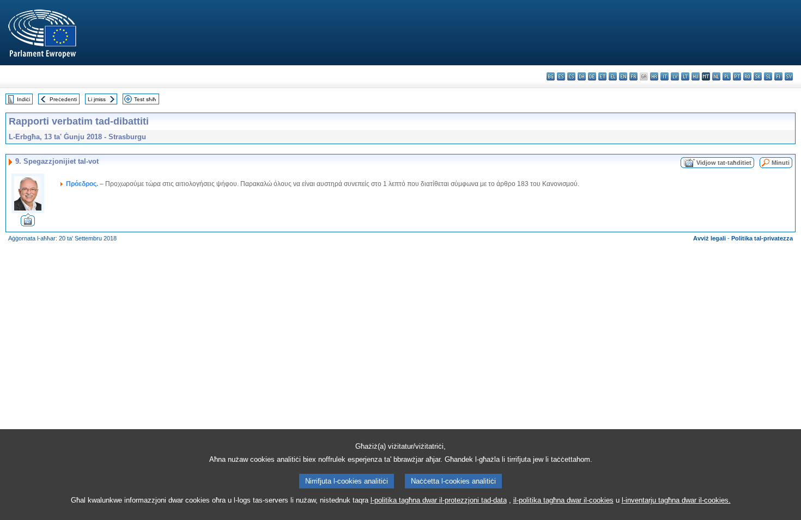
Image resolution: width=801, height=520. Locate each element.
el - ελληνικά (613, 76)
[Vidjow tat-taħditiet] (28, 223)
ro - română (747, 76)
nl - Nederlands (716, 76)
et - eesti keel (602, 76)
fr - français (633, 76)
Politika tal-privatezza (762, 238)
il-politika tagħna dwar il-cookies (563, 500)
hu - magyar (695, 76)
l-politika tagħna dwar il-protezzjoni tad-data (439, 500)
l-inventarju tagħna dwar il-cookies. (676, 500)
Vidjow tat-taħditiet (723, 162)
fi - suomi (778, 76)
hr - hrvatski (654, 76)
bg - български (551, 76)
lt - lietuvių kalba (685, 76)
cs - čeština (571, 76)
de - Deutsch (592, 76)
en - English (623, 76)
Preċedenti (63, 99)
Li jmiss (97, 99)
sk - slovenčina (758, 76)
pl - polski (727, 76)
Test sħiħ (145, 99)
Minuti (781, 162)
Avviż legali (709, 238)
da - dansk (582, 76)
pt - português (737, 76)
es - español (561, 76)
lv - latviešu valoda (675, 76)
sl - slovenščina (768, 76)
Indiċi (23, 99)
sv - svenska (789, 76)
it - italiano (664, 76)
